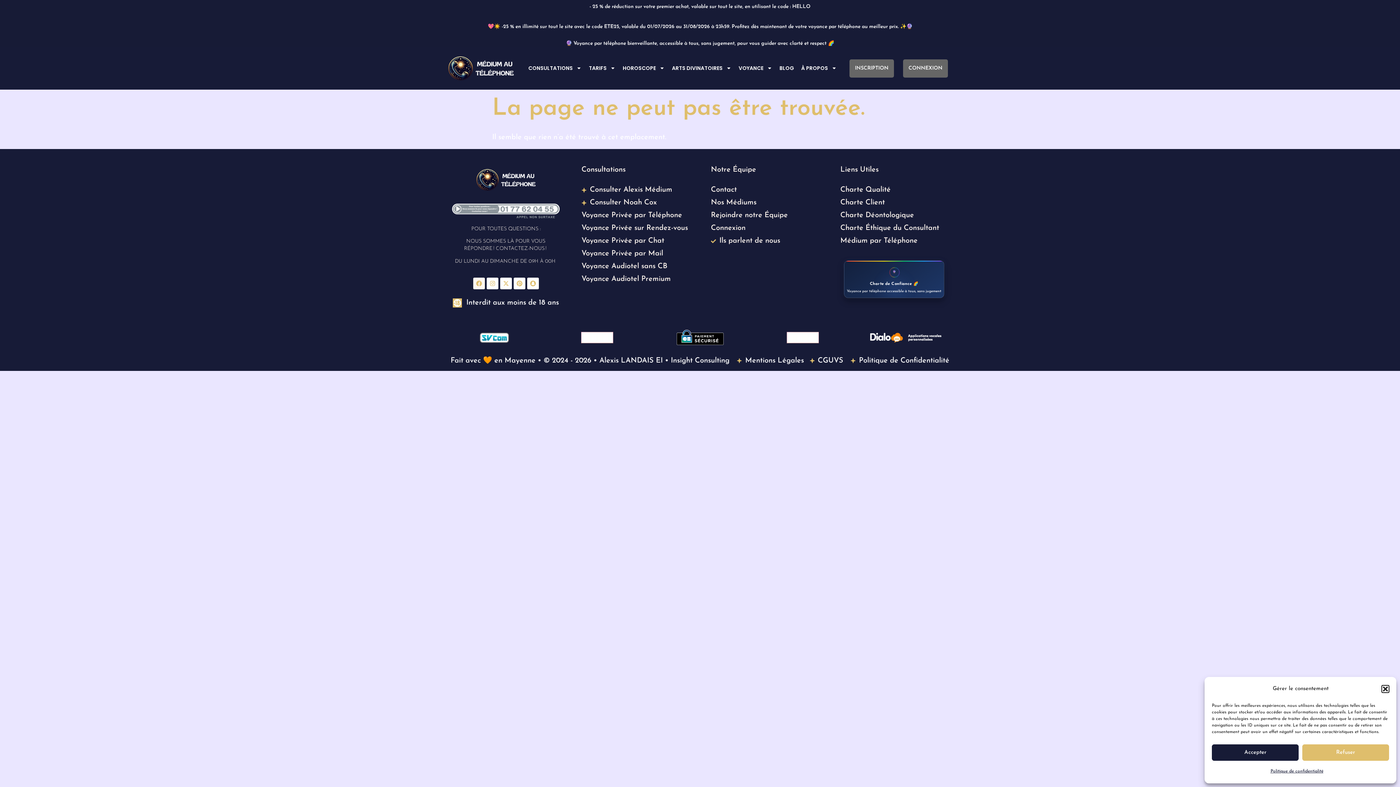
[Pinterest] (519, 283)
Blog (786, 68)
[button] (1385, 689)
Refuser (1345, 752)
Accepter (1255, 752)
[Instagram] (492, 283)
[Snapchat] (533, 283)
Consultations (550, 68)
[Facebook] (479, 283)
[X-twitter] (506, 283)
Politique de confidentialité (1297, 771)
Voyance (751, 68)
